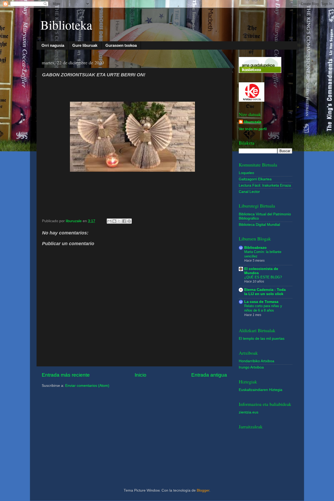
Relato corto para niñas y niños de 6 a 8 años (263, 308)
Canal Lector (249, 192)
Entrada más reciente (66, 375)
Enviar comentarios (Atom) (87, 386)
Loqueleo (246, 173)
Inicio (140, 375)
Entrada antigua (209, 375)
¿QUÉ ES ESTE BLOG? (263, 277)
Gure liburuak (84, 45)
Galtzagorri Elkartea (255, 179)
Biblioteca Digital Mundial (259, 225)
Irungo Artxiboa (251, 367)
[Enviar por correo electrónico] (109, 221)
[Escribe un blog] (114, 221)
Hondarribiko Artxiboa (256, 361)
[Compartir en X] (119, 221)
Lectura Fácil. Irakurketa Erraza (265, 185)
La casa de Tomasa (261, 302)
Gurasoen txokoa (121, 45)
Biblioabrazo (255, 248)
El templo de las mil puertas (261, 339)
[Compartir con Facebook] (124, 221)
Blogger (203, 490)
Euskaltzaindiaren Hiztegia (260, 390)
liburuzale (252, 122)
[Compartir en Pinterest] (129, 221)
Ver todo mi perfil (253, 129)
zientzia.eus (248, 412)
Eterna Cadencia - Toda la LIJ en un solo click (265, 292)
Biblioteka (66, 24)
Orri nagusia (52, 45)
